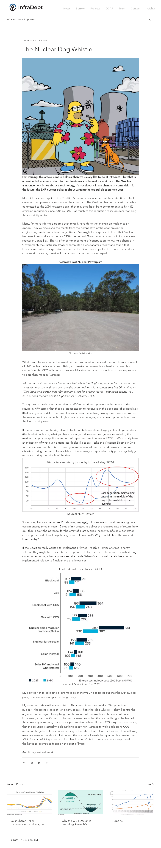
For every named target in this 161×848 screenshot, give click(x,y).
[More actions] (137, 40)
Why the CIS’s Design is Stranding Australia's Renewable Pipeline (76, 822)
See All (150, 783)
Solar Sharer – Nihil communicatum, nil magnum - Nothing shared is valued (29, 822)
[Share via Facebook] (23, 762)
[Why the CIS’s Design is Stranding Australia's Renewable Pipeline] (80, 802)
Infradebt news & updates (21, 19)
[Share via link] (46, 762)
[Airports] (131, 802)
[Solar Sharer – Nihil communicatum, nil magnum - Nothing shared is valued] (29, 802)
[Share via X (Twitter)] (31, 762)
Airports (118, 821)
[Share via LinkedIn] (39, 762)
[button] (150, 19)
